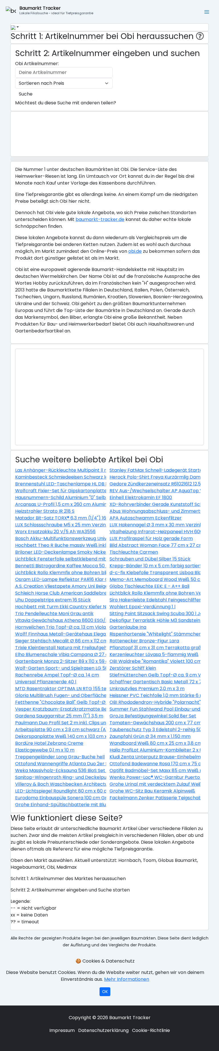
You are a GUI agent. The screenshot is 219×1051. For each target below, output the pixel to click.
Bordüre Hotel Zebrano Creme (49, 743)
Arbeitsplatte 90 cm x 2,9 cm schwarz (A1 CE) (66, 729)
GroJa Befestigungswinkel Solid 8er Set (153, 716)
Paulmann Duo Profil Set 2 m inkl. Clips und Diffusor (71, 722)
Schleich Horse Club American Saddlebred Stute (69, 593)
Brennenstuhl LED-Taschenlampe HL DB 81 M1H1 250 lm (76, 484)
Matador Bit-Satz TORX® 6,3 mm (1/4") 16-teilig (67, 518)
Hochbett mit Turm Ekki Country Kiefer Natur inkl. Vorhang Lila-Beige (91, 606)
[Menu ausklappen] (207, 11)
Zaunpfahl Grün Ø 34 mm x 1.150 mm (150, 736)
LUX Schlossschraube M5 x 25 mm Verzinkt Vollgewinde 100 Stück (88, 525)
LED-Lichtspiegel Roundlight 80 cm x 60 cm (63, 791)
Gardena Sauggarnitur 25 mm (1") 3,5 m (59, 716)
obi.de (135, 251)
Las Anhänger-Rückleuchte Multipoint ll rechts (67, 470)
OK (105, 991)
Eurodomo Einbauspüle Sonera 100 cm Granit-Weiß (72, 798)
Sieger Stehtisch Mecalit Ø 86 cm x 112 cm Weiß (67, 641)
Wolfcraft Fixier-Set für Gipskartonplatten (62, 490)
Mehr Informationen (126, 979)
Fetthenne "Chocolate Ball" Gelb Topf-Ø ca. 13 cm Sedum (79, 702)
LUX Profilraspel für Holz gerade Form (151, 538)
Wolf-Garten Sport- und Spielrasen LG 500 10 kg (69, 668)
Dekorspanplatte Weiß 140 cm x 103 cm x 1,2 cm (68, 736)
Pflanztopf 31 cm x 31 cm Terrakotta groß (156, 647)
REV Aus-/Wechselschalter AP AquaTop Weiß (160, 490)
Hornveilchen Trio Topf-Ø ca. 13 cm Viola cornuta (70, 627)
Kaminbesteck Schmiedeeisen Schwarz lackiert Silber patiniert (85, 477)
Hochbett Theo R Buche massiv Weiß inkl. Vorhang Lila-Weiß (82, 545)
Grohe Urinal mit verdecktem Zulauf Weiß (156, 784)
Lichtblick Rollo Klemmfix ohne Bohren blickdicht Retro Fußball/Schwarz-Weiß (102, 572)
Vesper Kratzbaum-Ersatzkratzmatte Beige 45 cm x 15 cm (81, 709)
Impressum (62, 1030)
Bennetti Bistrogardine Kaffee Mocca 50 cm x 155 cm (74, 565)
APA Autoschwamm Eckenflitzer (146, 518)
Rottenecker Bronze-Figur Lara (144, 641)
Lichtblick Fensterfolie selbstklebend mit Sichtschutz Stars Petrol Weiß (94, 559)
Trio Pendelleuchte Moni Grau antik (54, 613)
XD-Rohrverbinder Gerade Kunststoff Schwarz (162, 504)
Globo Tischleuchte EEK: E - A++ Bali (149, 586)
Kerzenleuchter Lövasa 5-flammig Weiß (154, 654)
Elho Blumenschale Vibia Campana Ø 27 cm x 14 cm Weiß (79, 654)
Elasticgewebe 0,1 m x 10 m (44, 750)
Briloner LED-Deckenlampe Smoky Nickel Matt (67, 552)
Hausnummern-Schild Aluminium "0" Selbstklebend (71, 497)
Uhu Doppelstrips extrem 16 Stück (53, 600)
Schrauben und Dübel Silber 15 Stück (150, 559)
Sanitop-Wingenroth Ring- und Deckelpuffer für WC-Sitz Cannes (87, 777)
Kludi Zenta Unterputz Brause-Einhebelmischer (162, 757)
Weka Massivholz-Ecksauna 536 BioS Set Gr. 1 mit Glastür (78, 770)
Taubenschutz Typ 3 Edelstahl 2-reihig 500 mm (162, 729)
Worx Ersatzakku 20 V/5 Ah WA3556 (55, 531)
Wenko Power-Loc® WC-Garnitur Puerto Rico (160, 777)
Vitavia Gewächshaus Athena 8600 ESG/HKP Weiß (71, 620)
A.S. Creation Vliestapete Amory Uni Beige (61, 586)
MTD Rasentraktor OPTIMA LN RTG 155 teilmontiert (71, 688)
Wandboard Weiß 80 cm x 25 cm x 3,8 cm (156, 743)
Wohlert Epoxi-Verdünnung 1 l (142, 606)
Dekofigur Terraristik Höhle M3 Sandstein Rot (159, 620)
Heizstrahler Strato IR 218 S (44, 511)
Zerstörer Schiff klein (133, 668)
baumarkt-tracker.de (100, 219)
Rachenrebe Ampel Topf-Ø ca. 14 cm (57, 675)
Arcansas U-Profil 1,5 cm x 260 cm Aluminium (65, 504)
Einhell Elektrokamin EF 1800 (141, 497)
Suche (26, 94)
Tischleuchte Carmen (134, 552)
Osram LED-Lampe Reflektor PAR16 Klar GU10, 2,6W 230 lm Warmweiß (93, 579)
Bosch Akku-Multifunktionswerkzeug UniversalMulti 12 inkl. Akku (85, 538)
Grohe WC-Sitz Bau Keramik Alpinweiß (152, 791)
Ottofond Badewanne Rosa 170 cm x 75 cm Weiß (164, 763)
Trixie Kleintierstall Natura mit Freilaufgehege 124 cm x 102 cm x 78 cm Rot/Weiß (104, 647)
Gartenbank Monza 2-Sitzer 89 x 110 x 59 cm (64, 661)
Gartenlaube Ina (128, 627)
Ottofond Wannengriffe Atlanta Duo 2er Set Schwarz (74, 763)
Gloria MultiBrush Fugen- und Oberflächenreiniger (71, 695)
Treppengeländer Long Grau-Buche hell (60, 757)
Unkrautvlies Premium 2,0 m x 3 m (147, 688)
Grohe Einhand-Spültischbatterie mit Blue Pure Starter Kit (79, 804)
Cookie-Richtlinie (151, 1030)
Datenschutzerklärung (103, 1030)
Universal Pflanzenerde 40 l (45, 681)
